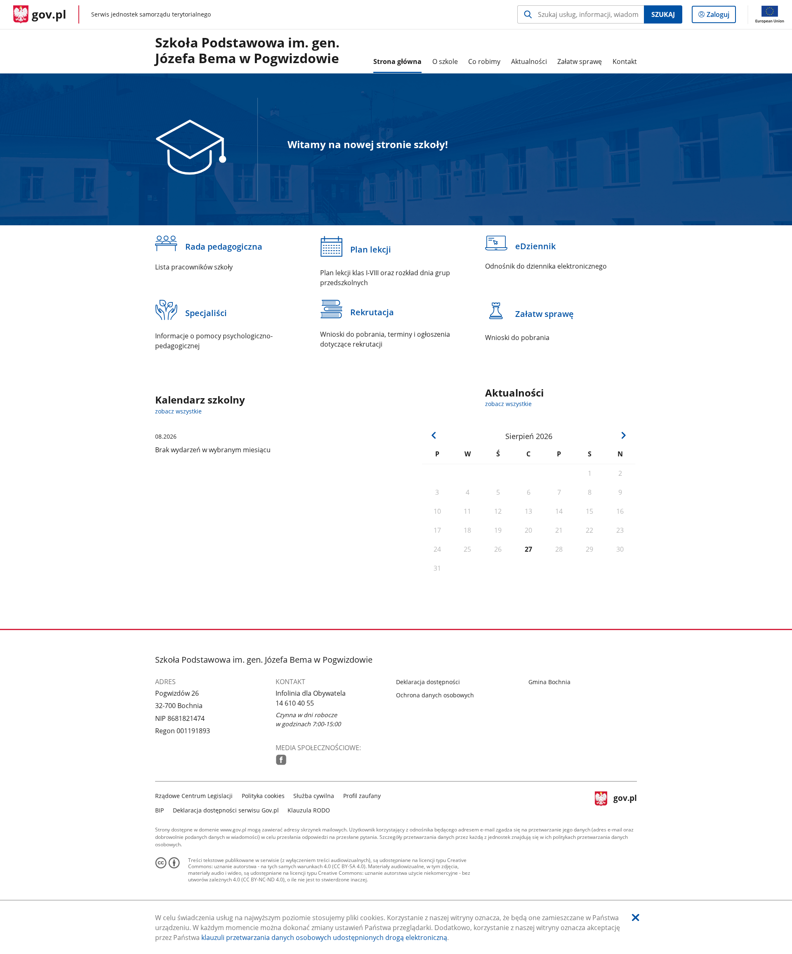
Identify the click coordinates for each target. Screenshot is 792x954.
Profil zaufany (362, 796)
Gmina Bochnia (549, 682)
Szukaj (663, 14)
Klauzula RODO (309, 810)
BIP (159, 810)
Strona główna (397, 61)
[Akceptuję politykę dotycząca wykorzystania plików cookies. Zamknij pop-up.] (636, 917)
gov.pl (625, 801)
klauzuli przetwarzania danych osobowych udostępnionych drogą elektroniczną (324, 937)
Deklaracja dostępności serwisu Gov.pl (226, 810)
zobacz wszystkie (508, 404)
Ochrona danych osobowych (435, 695)
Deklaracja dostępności (428, 682)
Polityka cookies (263, 796)
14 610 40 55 (295, 703)
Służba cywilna (313, 796)
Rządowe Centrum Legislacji (194, 796)
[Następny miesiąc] (623, 435)
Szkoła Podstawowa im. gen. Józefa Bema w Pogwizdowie (247, 51)
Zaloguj (721, 16)
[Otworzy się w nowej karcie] (281, 759)
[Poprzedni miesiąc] (434, 435)
